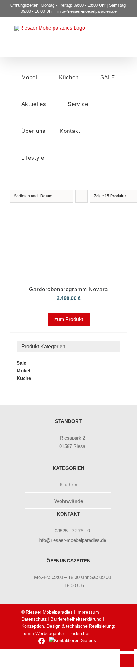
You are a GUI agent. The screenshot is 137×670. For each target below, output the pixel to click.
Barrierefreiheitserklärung (76, 618)
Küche (24, 378)
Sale (21, 362)
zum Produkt (68, 319)
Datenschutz (34, 618)
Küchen (68, 484)
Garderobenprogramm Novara (68, 289)
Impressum (87, 611)
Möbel (23, 370)
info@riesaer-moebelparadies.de (87, 11)
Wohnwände (68, 501)
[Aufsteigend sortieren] (81, 196)
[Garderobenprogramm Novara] (68, 225)
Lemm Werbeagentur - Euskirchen (56, 633)
